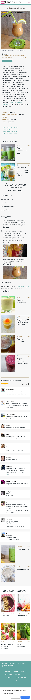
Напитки (8, 677)
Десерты (24, 671)
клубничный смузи (22, 286)
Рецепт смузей (7, 60)
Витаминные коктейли (9, 131)
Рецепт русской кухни (9, 133)
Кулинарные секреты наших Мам (11, 2)
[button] (29, 2)
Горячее (15, 671)
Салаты (16, 677)
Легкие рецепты (7, 129)
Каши (24, 674)
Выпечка (7, 671)
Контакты (4, 667)
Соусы (23, 677)
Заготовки (8, 674)
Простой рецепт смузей (10, 127)
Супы (15, 680)
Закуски (17, 674)
